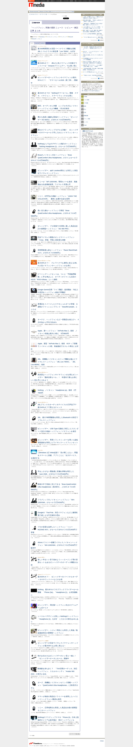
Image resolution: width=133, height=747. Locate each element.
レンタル (86, 122)
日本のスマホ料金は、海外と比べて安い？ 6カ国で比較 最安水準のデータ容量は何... (93, 62)
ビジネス (43, 0)
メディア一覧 (32, 745)
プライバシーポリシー (54, 745)
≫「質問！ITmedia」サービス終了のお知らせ (92, 90)
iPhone (47, 11)
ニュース (37, 0)
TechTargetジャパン (95, 14)
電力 (76, 0)
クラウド (67, 11)
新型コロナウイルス (53, 11)
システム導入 (59, 0)
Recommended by (94, 40)
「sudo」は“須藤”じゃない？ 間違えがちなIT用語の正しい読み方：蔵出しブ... (93, 17)
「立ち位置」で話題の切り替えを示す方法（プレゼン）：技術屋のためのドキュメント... (92, 48)
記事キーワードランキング (92, 94)
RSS (61, 745)
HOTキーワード (92, 128)
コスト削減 (86, 99)
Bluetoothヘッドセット (37, 38)
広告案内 (41, 745)
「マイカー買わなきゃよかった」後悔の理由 (93, 38)
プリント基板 (87, 118)
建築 (85, 106)
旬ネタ (90, 0)
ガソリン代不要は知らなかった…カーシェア (93, 72)
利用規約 (102, 741)
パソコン (85, 0)
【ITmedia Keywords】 (34, 11)
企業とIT (52, 0)
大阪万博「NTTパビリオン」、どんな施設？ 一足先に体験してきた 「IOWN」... (93, 66)
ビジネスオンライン (33, 14)
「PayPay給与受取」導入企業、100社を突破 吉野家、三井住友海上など (93, 69)
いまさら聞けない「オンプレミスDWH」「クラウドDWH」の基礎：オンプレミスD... (93, 27)
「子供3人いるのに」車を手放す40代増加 (93, 76)
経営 (48, 0)
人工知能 (72, 11)
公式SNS (37, 745)
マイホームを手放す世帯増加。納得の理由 (93, 34)
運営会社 (64, 745)
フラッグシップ (63, 36)
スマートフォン (61, 11)
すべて (32, 43)
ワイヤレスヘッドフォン (52, 36)
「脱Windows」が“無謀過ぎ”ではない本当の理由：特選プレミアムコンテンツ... (92, 24)
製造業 (71, 0)
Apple (85, 125)
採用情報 (68, 745)
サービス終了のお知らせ (93, 81)
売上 (85, 109)
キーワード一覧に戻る (75, 734)
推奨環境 (73, 745)
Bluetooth (71, 36)
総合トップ (31, 0)
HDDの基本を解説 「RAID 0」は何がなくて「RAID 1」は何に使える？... (93, 21)
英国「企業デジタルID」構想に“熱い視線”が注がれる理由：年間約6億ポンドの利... (92, 31)
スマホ (80, 0)
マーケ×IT (66, 0)
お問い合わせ (46, 745)
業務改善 (86, 115)
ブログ (95, 0)
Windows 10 (42, 11)
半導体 (85, 96)
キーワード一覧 (43, 14)
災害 (85, 112)
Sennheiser (42, 36)
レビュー (43, 43)
